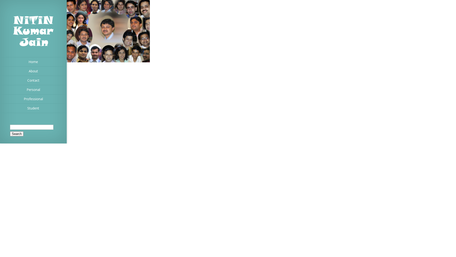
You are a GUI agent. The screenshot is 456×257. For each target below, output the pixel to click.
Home (33, 61)
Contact (33, 80)
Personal (33, 89)
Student (33, 108)
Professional (33, 99)
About (33, 71)
